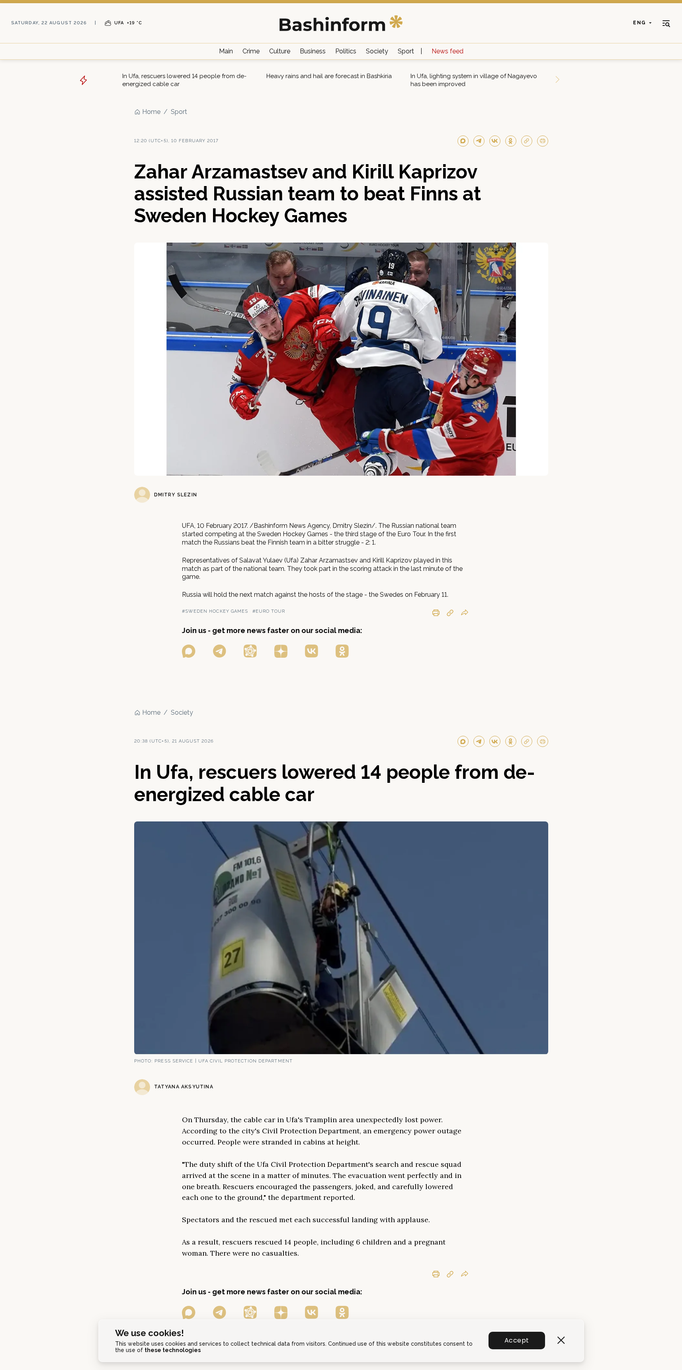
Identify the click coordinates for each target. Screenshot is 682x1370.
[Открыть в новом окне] (188, 651)
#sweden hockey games (215, 611)
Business (313, 51)
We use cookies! (149, 1333)
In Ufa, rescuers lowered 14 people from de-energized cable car (184, 80)
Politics (345, 51)
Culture (279, 51)
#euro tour (268, 611)
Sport (406, 51)
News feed (447, 51)
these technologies (173, 1350)
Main (226, 51)
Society (377, 51)
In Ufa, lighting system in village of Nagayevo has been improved (473, 80)
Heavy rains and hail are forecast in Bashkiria (329, 76)
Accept (516, 1340)
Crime (251, 51)
